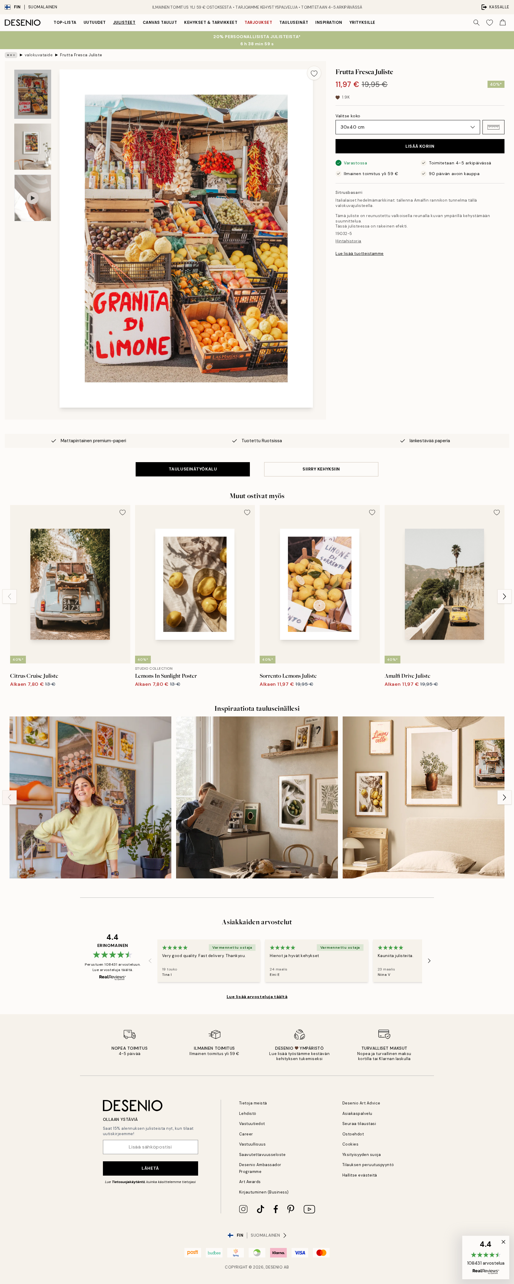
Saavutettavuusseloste (262, 1154)
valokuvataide (39, 54)
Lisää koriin (420, 146)
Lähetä (150, 1168)
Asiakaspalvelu (357, 1113)
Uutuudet (95, 22)
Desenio (274, 1267)
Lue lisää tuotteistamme (360, 253)
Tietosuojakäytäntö (128, 1181)
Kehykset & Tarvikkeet (210, 22)
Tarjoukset (258, 22)
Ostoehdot (353, 1134)
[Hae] (476, 22)
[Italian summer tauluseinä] (423, 797)
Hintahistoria (348, 241)
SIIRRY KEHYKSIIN (321, 469)
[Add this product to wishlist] (314, 73)
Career (246, 1134)
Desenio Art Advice (361, 1103)
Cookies (350, 1144)
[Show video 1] (32, 197)
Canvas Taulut (160, 22)
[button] (493, 127)
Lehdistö (247, 1113)
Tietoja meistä (253, 1103)
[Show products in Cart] (502, 22)
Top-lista (65, 22)
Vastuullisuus (252, 1144)
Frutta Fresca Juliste (81, 54)
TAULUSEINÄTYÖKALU (193, 469)
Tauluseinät (293, 22)
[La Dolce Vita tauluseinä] (90, 797)
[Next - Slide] (504, 596)
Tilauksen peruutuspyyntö (368, 1164)
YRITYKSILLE (362, 22)
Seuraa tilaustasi (359, 1123)
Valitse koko (348, 116)
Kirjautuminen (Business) (264, 1192)
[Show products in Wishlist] (489, 22)
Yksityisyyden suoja (361, 1154)
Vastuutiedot (252, 1123)
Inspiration (328, 22)
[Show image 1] (32, 94)
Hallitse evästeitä (359, 1175)
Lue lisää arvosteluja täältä (257, 996)
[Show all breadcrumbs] (11, 55)
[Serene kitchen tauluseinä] (257, 797)
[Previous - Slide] (9, 596)
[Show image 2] (32, 147)
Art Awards (250, 1181)
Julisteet (124, 22)
